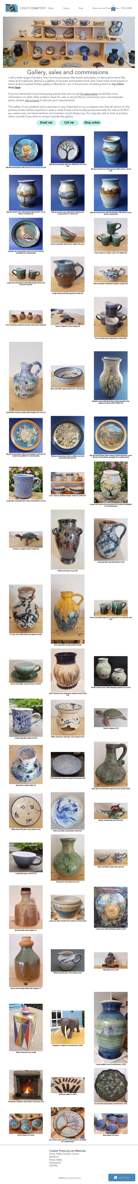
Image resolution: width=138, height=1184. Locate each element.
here (17, 87)
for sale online (88, 93)
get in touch (32, 100)
